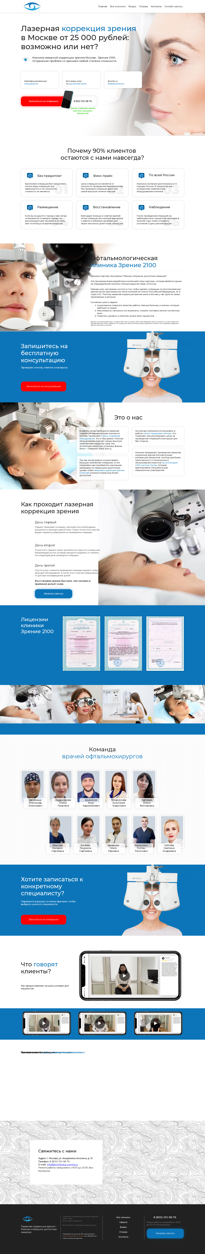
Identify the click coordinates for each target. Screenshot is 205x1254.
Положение (68, 1236)
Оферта (123, 1222)
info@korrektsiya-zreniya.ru (62, 1164)
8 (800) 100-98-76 (165, 1217)
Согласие (79, 1236)
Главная (102, 6)
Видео (132, 6)
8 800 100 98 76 (83, 101)
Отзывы (143, 6)
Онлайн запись (174, 6)
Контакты (156, 6)
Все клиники (118, 6)
